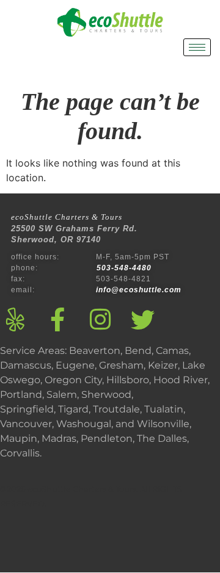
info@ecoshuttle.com (139, 290)
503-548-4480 (125, 268)
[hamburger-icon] (197, 47)
